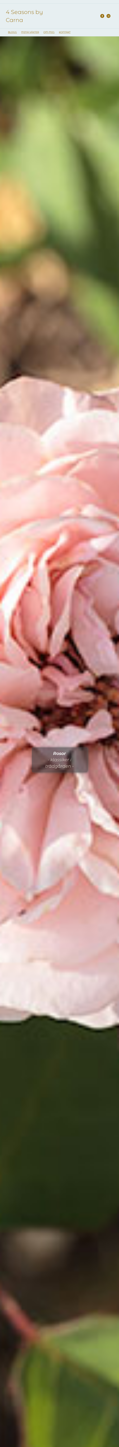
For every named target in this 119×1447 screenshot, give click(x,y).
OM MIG (49, 32)
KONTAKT (65, 32)
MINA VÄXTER (30, 32)
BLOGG (12, 32)
